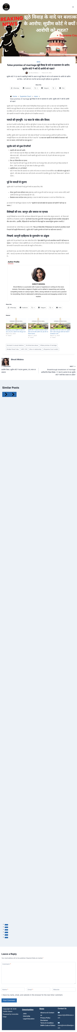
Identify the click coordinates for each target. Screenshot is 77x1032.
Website (56, 990)
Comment (6, 964)
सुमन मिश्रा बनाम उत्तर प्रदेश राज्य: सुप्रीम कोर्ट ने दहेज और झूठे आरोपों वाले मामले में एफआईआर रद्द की (60, 331)
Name (5, 990)
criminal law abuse (32, 345)
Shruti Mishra (34, 72)
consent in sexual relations (15, 345)
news (38, 62)
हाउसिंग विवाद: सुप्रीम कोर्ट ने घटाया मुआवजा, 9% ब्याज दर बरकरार (19, 369)
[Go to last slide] (5, 394)
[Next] (13, 394)
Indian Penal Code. (13, 349)
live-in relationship (35, 349)
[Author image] (26, 73)
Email (30, 990)
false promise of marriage (48, 345)
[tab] (6, 924)
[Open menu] (73, 6)
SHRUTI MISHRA (38, 284)
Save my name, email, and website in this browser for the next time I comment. (33, 995)
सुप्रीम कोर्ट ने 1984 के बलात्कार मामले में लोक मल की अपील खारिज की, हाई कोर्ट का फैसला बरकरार (38, 331)
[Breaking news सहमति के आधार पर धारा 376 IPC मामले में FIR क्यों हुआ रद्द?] (16, 323)
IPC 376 (24, 349)
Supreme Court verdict (51, 349)
